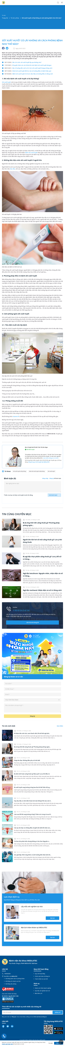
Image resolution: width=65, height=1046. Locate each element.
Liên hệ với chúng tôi (32, 622)
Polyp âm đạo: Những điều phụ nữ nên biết (27, 760)
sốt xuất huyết (51, 471)
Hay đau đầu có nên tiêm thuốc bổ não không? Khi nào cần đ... (32, 801)
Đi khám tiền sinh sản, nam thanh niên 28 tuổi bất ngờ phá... (32, 733)
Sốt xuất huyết (6, 82)
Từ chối (51, 1043)
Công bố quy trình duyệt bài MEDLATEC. (39, 462)
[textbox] (32, 700)
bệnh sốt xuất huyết (31, 152)
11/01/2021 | (28, 65)
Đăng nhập (45, 478)
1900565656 (7, 973)
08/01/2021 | (28, 68)
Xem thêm (60, 726)
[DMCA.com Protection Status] (8, 999)
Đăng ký (52, 478)
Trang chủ (5, 18)
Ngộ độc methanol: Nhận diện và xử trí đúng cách (42, 590)
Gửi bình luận (53, 495)
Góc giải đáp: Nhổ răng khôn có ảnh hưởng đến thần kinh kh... (32, 855)
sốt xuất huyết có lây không (19, 471)
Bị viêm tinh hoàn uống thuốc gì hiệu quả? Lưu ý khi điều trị (32, 774)
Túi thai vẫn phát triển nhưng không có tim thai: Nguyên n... (32, 841)
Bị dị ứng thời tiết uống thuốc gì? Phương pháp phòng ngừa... (32, 747)
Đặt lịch (52, 918)
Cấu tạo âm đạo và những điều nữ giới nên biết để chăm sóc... (32, 828)
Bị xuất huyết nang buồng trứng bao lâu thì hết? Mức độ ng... (32, 787)
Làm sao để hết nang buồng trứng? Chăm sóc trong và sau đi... (32, 814)
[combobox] (32, 700)
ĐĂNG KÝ (57, 1012)
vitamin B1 (16, 416)
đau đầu (12, 169)
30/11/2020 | (23, 62)
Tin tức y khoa (15, 18)
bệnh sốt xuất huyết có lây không (37, 471)
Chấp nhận (59, 1043)
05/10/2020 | (29, 74)
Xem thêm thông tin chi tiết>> (51, 458)
